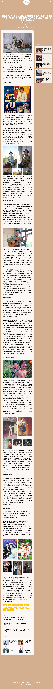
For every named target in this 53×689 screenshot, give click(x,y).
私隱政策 (18, 682)
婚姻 (5, 610)
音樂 (10, 605)
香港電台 (12, 607)
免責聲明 (23, 682)
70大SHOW (20, 605)
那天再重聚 (6, 607)
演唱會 (27, 607)
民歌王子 (22, 607)
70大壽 (14, 605)
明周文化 (14, 682)
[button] (30, 27)
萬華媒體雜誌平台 (37, 682)
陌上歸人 (27, 605)
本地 (23, 22)
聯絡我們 (31, 682)
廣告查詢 (27, 682)
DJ (17, 607)
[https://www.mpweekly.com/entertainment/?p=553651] (24, 27)
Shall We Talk (10, 610)
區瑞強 (13, 55)
